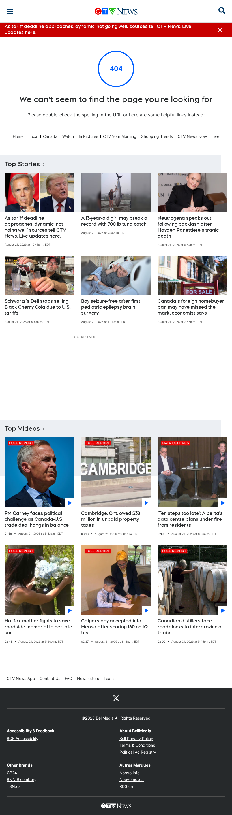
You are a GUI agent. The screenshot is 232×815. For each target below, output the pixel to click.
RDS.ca (126, 786)
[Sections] (10, 11)
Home (18, 136)
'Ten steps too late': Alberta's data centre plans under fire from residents (190, 519)
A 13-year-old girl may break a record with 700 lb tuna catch (114, 221)
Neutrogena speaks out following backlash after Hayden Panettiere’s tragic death (188, 227)
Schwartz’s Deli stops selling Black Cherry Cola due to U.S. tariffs (38, 307)
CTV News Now (192, 136)
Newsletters (88, 678)
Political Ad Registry (137, 752)
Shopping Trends (157, 136)
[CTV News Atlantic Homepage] (116, 11)
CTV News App (21, 678)
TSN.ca (14, 786)
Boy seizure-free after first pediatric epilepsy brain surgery (110, 307)
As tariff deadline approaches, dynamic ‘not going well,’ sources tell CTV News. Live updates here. (35, 227)
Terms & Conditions (137, 745)
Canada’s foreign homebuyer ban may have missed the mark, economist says (191, 307)
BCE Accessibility (22, 738)
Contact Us (50, 678)
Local (33, 136)
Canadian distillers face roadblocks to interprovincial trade (190, 626)
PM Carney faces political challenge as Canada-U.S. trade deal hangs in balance (37, 519)
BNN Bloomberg (22, 779)
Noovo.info (129, 772)
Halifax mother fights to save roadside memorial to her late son (38, 626)
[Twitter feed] (116, 698)
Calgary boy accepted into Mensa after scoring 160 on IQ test (114, 626)
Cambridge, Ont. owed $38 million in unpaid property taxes (110, 519)
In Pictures (88, 136)
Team (109, 678)
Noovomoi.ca (131, 779)
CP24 (12, 772)
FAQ (68, 678)
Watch (68, 136)
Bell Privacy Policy (136, 738)
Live (215, 136)
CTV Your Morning (119, 136)
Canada (50, 136)
